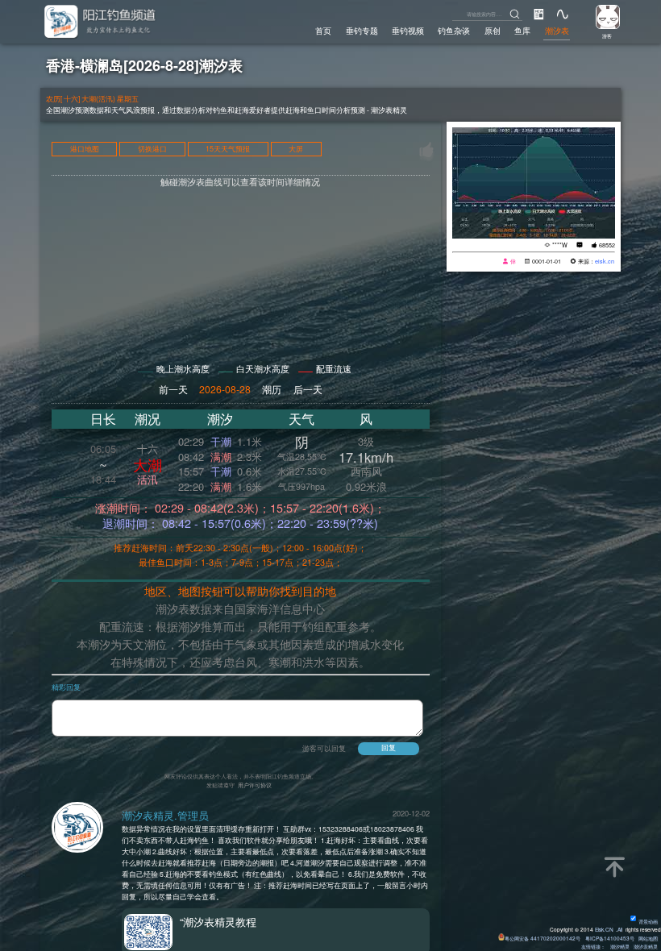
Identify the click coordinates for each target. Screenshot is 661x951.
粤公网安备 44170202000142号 (543, 938)
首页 (323, 30)
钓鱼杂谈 (454, 30)
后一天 (307, 389)
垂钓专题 (362, 30)
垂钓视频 (408, 30)
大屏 (296, 149)
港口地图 (84, 149)
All (619, 929)
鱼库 (522, 30)
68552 (607, 245)
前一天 (173, 389)
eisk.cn (604, 261)
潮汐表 (557, 30)
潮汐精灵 (620, 946)
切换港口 (152, 149)
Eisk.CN (604, 929)
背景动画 (648, 921)
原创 (492, 30)
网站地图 (648, 938)
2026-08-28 (225, 389)
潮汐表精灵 (646, 946)
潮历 (271, 389)
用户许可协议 (255, 785)
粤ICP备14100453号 (609, 938)
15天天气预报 (228, 149)
